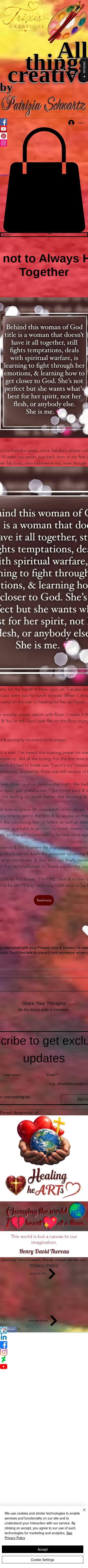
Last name (13, 1075)
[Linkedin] (44, 1337)
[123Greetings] (44, 1330)
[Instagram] (44, 1352)
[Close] (81, 1512)
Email (52, 1075)
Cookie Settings (42, 1559)
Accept (43, 1549)
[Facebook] (44, 1344)
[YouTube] (44, 1366)
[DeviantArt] (44, 1359)
